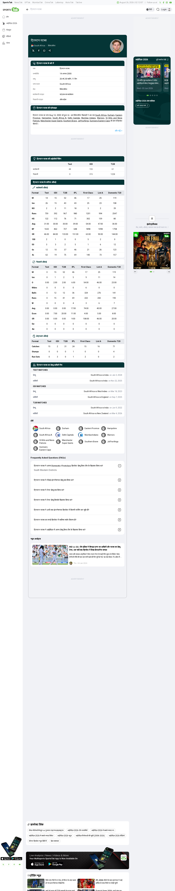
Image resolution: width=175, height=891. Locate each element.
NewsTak (18, 2)
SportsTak (7, 2)
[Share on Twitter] (33, 50)
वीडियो (8, 36)
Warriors (100, 118)
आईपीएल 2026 (11, 23)
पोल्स (8, 43)
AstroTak (69, 2)
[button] (50, 555)
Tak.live (79, 2)
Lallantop (59, 2)
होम (7, 17)
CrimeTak (49, 2)
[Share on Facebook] (38, 50)
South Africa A (59, 118)
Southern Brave (70, 121)
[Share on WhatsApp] (44, 50)
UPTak (27, 2)
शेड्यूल (8, 30)
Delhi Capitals (74, 118)
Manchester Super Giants (51, 121)
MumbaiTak (37, 2)
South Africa (101, 115)
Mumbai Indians (88, 118)
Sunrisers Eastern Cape (100, 121)
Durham (111, 115)
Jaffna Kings (83, 121)
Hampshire (46, 118)
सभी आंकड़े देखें (141, 106)
